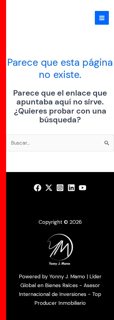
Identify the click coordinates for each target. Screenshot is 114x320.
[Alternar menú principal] (102, 18)
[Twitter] (49, 188)
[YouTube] (82, 188)
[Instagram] (60, 188)
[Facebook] (37, 188)
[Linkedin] (71, 188)
